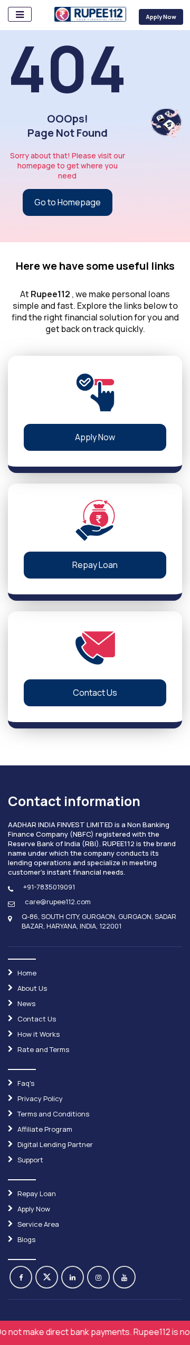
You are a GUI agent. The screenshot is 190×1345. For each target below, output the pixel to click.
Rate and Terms (43, 1049)
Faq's (25, 1083)
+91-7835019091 (49, 887)
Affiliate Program (44, 1129)
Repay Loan (95, 565)
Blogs (26, 1239)
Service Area (38, 1224)
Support (30, 1159)
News (26, 1003)
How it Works (38, 1034)
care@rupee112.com (58, 901)
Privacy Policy (40, 1098)
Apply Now (161, 17)
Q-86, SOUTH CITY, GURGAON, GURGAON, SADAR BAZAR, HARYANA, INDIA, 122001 (99, 921)
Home (26, 973)
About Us (32, 988)
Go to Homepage (67, 202)
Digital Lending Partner (55, 1144)
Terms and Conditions (53, 1114)
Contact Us (95, 692)
